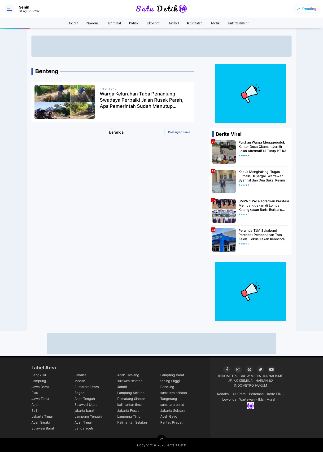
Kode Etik (274, 394)
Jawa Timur (40, 399)
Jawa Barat (40, 387)
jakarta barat (84, 410)
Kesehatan (194, 22)
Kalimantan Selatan (132, 422)
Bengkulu (38, 375)
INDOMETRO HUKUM (250, 385)
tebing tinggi (170, 381)
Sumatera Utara (86, 387)
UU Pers (239, 394)
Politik (134, 22)
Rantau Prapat (171, 422)
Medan (79, 381)
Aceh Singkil (40, 422)
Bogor (79, 393)
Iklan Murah (267, 399)
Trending (309, 9)
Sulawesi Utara (85, 404)
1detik (215, 22)
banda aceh (83, 428)
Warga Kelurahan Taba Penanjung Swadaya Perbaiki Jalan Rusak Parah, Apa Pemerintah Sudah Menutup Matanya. (141, 100)
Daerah (72, 22)
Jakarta (80, 375)
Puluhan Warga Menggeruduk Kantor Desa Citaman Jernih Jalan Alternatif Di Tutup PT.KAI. (263, 146)
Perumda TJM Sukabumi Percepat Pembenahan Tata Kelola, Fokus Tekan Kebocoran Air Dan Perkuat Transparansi (263, 234)
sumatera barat (172, 404)
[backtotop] (161, 439)
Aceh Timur (83, 422)
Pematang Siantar (131, 399)
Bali (34, 410)
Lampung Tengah (88, 416)
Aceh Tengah (84, 399)
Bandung (167, 387)
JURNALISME (272, 376)
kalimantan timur (130, 404)
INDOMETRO (228, 376)
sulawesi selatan (129, 381)
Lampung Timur (129, 416)
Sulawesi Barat (42, 428)
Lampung (38, 381)
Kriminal (114, 22)
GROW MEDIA (250, 376)
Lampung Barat (172, 375)
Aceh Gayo (168, 416)
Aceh (35, 404)
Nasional (93, 22)
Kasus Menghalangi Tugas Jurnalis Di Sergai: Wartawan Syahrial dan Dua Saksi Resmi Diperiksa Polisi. (262, 176)
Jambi (122, 387)
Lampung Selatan (130, 393)
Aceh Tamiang (128, 375)
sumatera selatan (173, 393)
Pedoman (256, 394)
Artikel (173, 22)
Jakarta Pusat (128, 410)
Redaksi (223, 394)
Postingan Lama (179, 132)
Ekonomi (153, 22)
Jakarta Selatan (172, 410)
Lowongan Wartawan (238, 399)
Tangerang (168, 399)
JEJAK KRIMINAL (241, 381)
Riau (34, 393)
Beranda (113, 132)
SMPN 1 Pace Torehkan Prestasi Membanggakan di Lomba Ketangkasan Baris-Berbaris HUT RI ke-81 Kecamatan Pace (264, 205)
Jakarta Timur (42, 416)
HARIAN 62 (264, 381)
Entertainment (238, 22)
